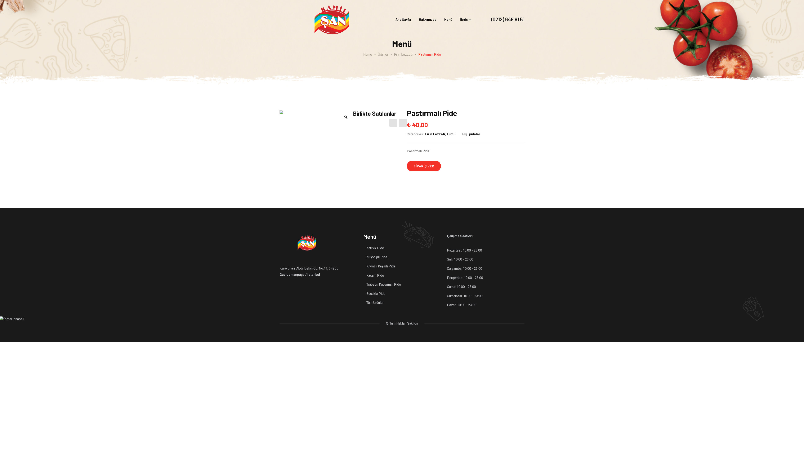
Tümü (451, 134)
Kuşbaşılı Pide (376, 257)
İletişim (466, 19)
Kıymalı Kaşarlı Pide (381, 266)
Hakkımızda (427, 19)
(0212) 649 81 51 (507, 19)
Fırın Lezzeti (435, 134)
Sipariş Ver (424, 166)
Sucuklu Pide (375, 294)
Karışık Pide (375, 248)
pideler (474, 134)
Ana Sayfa (403, 19)
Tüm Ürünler (375, 303)
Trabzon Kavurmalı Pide (383, 284)
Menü (448, 19)
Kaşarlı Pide (375, 275)
